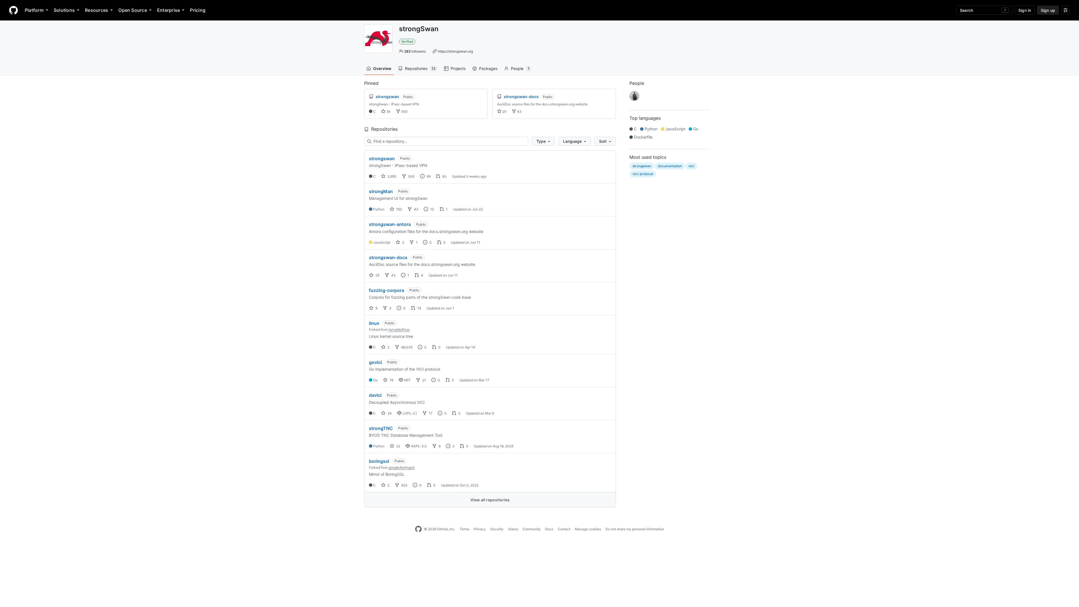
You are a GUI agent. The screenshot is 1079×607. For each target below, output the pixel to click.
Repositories (420, 68)
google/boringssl (401, 467)
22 (397, 446)
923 (403, 485)
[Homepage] (13, 10)
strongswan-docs (388, 257)
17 (430, 413)
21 (423, 380)
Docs (549, 529)
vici (691, 166)
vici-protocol (643, 174)
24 (389, 413)
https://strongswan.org (455, 51)
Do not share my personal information (635, 529)
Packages (488, 68)
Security (497, 529)
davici (375, 395)
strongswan (382, 158)
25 (504, 111)
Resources (96, 10)
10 (431, 209)
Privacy (480, 529)
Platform (34, 10)
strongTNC (381, 428)
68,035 (406, 347)
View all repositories (490, 499)
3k (388, 111)
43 (519, 111)
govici (375, 362)
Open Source (132, 10)
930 (404, 111)
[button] (543, 141)
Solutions (64, 10)
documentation (670, 166)
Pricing (197, 10)
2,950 (391, 176)
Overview (382, 68)
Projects (458, 68)
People (520, 68)
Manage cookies (588, 529)
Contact (564, 529)
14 (418, 308)
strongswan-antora (390, 224)
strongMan (381, 191)
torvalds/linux (399, 329)
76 (391, 380)
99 (428, 176)
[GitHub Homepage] (418, 529)
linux (374, 323)
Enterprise (168, 10)
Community (532, 529)
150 (398, 209)
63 (443, 176)
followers (415, 51)
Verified (407, 41)
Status (513, 529)
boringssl (379, 461)
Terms (464, 529)
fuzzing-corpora (386, 290)
